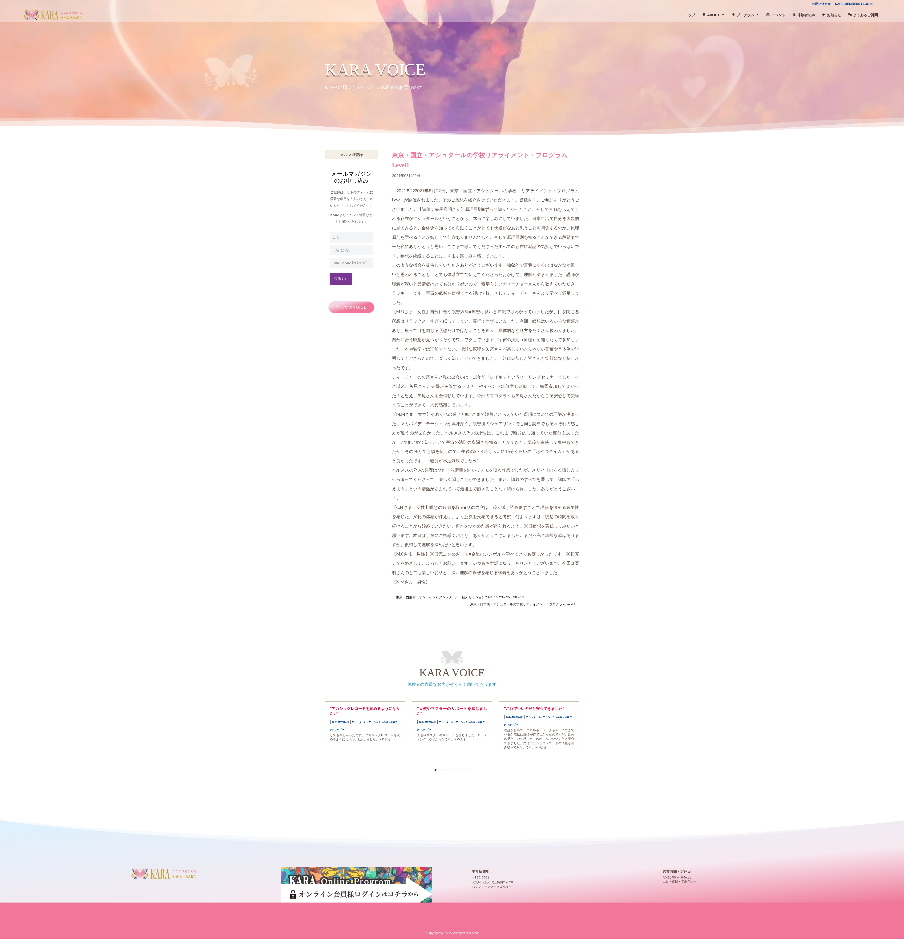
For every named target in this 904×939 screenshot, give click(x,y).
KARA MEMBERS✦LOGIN (853, 4)
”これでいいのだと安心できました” (534, 709)
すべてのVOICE (351, 307)
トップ (690, 15)
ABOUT (713, 15)
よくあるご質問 (865, 15)
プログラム (745, 15)
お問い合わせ (821, 4)
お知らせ (834, 15)
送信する (340, 279)
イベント (778, 15)
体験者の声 (806, 15)
